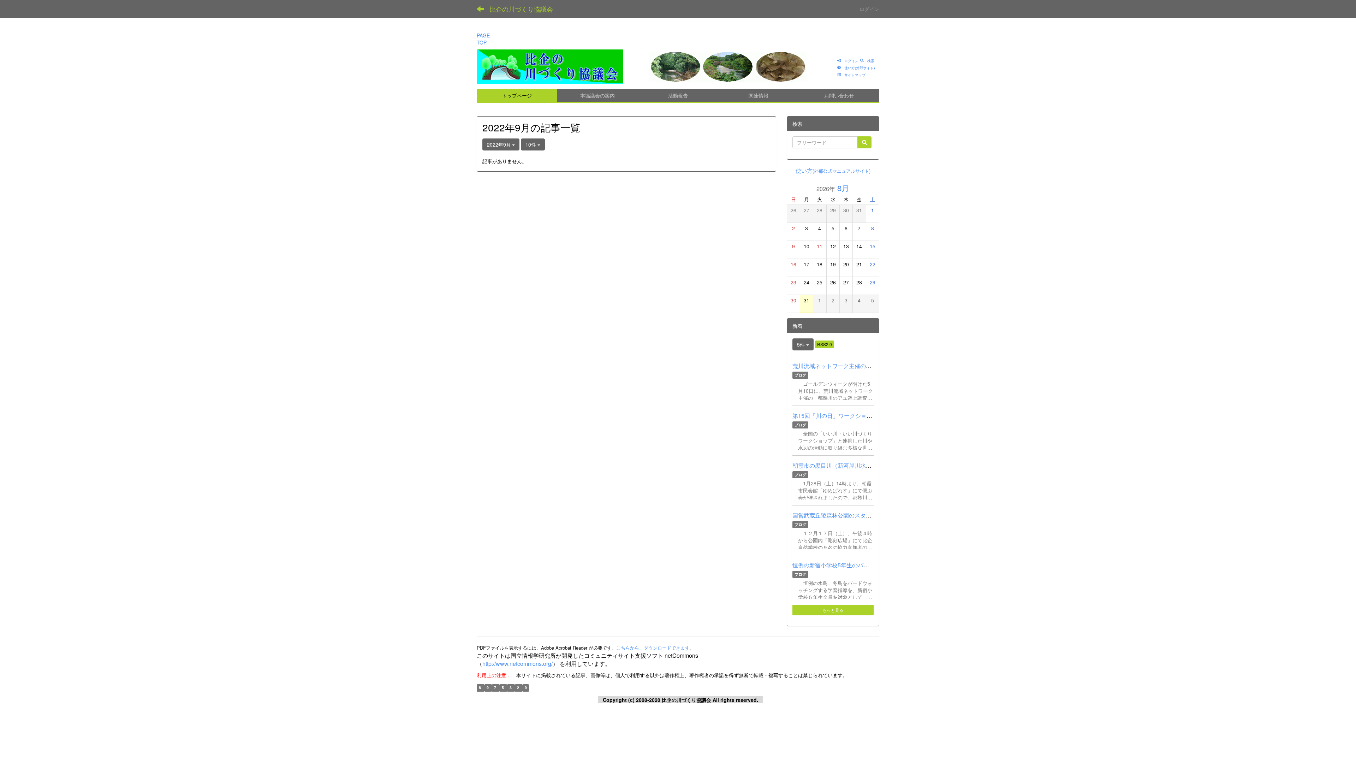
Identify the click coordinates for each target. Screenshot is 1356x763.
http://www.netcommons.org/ (517, 664)
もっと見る (833, 610)
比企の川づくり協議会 (521, 8)
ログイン (869, 8)
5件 (801, 344)
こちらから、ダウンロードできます (653, 647)
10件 (531, 144)
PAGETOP (483, 39)
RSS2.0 (824, 344)
